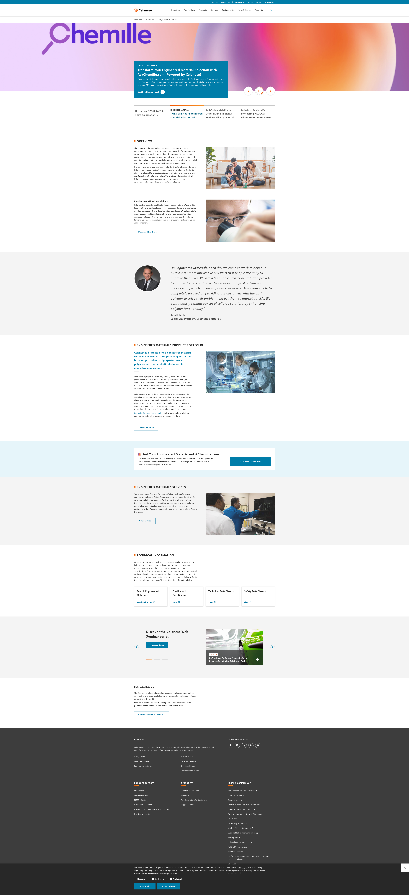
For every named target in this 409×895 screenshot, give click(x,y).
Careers (215, 2)
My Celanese (239, 2)
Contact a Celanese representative (149, 413)
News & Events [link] (244, 10)
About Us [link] (259, 10)
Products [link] (203, 10)
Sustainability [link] (228, 10)
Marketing (160, 879)
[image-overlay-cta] (257, 659)
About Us (150, 19)
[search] (272, 10)
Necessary (142, 879)
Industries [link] (175, 10)
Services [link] (214, 10)
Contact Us (225, 2)
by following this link (233, 871)
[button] (248, 91)
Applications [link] (189, 10)
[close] (405, 867)
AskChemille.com (254, 2)
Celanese (138, 19)
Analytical (177, 879)
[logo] (143, 10)
